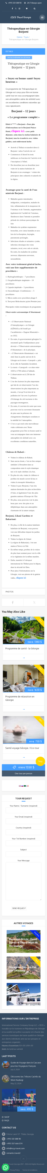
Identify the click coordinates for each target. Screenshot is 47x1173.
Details (9, 51)
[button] (5, 1167)
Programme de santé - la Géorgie (22, 648)
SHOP (6, 1117)
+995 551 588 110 (14, 1139)
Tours (26, 37)
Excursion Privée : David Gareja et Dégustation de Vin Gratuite (23, 942)
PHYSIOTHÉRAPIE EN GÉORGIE (19, 58)
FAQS (6, 1120)
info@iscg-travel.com (16, 1148)
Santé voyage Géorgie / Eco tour (22, 748)
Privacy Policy (15, 1170)
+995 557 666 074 (14, 1143)
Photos (9, 592)
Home (19, 37)
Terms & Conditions (29, 1170)
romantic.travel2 (13, 1153)
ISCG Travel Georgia (20, 17)
